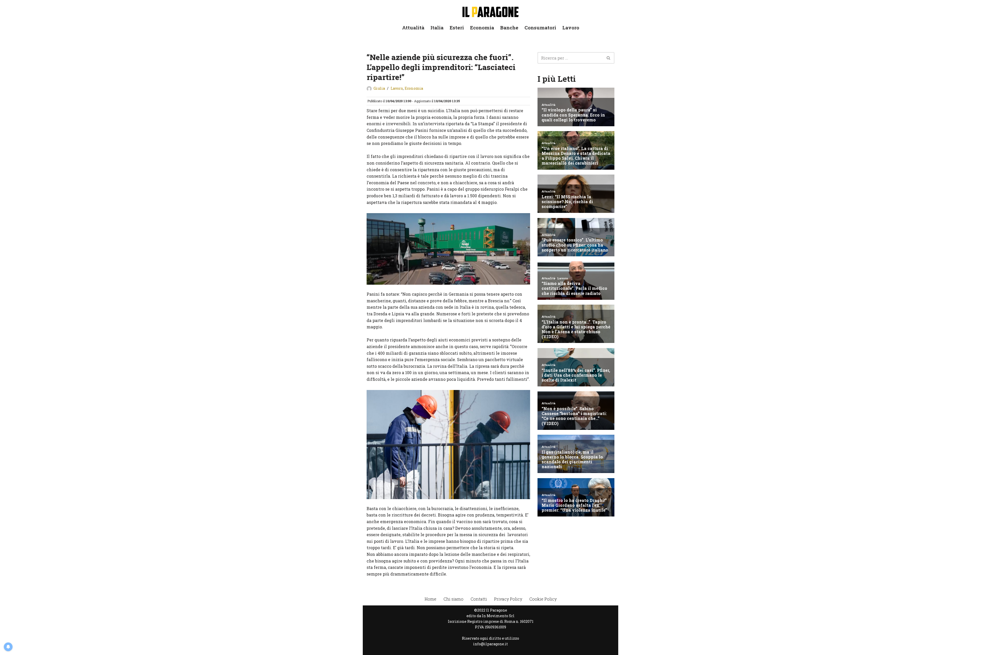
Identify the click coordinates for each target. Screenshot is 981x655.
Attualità (413, 27)
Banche (509, 27)
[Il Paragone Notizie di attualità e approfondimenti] (490, 11)
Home (430, 599)
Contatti (479, 599)
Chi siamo (453, 599)
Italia (436, 27)
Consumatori (540, 27)
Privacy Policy (508, 599)
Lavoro (570, 27)
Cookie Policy (543, 599)
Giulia (379, 88)
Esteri (457, 27)
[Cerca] (608, 58)
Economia (482, 27)
